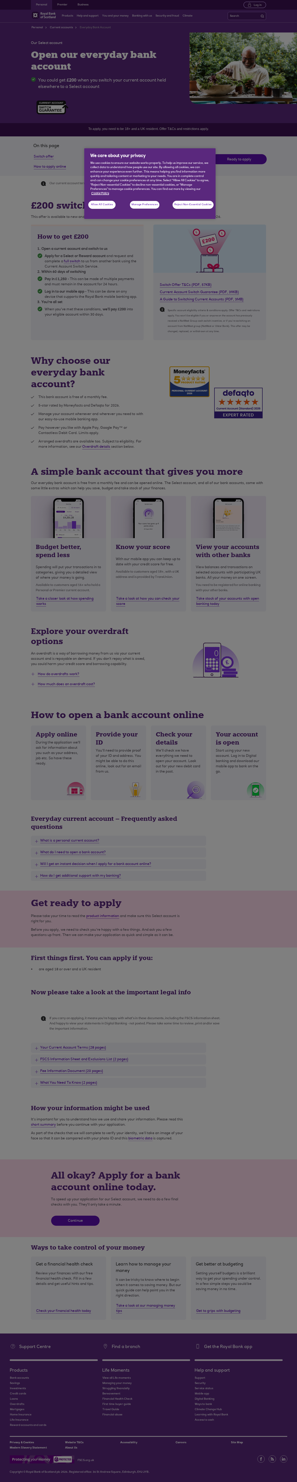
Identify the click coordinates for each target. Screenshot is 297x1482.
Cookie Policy (100, 193)
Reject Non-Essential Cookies (193, 204)
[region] (150, 183)
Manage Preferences (145, 204)
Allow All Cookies (102, 204)
